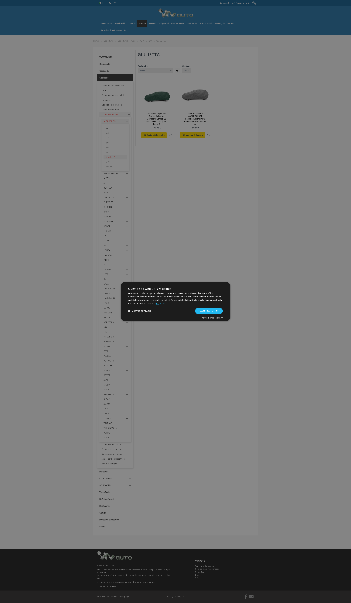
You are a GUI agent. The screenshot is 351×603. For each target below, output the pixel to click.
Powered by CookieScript (212, 318)
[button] (139, 311)
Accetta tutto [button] (209, 311)
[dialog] (175, 301)
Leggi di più (159, 303)
